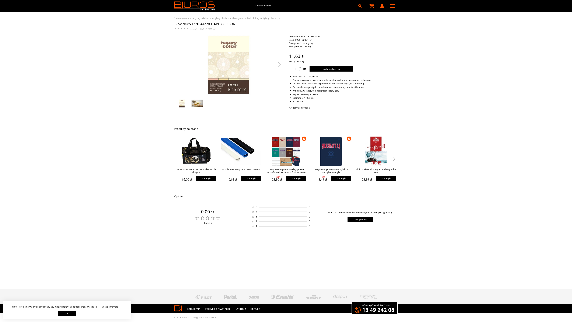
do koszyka (206, 178)
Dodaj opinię (360, 219)
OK (67, 313)
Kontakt (255, 309)
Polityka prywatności (218, 309)
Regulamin (193, 309)
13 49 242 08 (378, 310)
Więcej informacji (110, 306)
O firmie (241, 309)
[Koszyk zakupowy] (371, 6)
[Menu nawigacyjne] (392, 6)
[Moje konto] (382, 6)
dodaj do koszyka (331, 69)
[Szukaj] (360, 6)
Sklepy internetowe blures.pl (204, 317)
